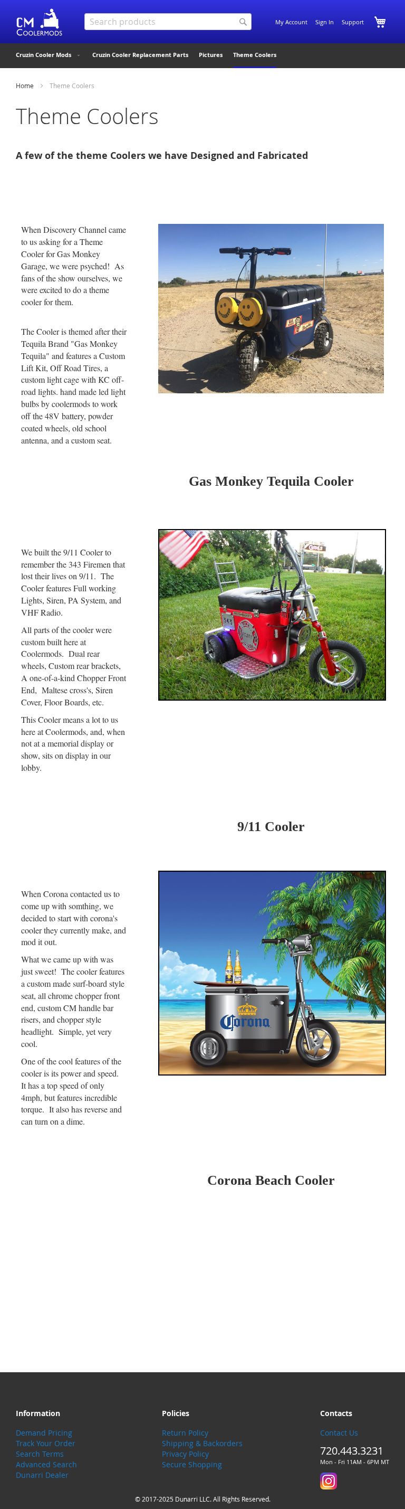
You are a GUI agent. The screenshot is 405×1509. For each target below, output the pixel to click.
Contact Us (339, 1433)
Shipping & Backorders (202, 1443)
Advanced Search (46, 1464)
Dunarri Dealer (42, 1475)
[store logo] (39, 22)
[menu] (202, 55)
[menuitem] (49, 55)
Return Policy (185, 1433)
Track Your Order (45, 1443)
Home (25, 85)
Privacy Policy (185, 1454)
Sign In (324, 22)
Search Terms (40, 1454)
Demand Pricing (44, 1433)
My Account (291, 22)
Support (353, 22)
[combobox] (168, 21)
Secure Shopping (192, 1464)
